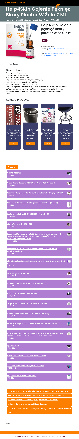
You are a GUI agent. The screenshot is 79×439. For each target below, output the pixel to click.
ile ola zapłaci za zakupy (50, 55)
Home (8, 20)
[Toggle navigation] (58, 6)
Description (13, 64)
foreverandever (14, 2)
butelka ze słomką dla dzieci (55, 53)
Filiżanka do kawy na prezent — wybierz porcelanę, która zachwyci (36, 395)
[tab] (13, 64)
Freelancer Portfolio (57, 436)
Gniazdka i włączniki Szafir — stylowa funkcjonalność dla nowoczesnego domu (39, 410)
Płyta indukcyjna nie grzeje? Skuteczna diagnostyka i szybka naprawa (38, 391)
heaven (70, 53)
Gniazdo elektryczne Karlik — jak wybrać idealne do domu (33, 400)
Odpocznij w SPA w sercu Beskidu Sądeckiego (27, 404)
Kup (44, 40)
